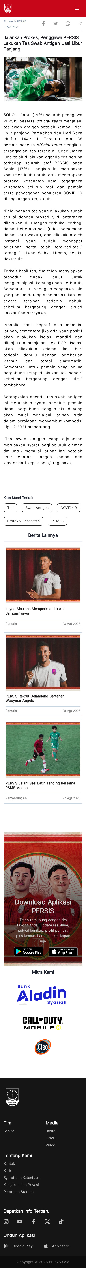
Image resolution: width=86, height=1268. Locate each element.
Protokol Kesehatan (23, 521)
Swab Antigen (37, 507)
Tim (10, 507)
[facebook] (43, 24)
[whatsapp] (68, 24)
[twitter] (55, 24)
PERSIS (58, 521)
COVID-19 (68, 507)
